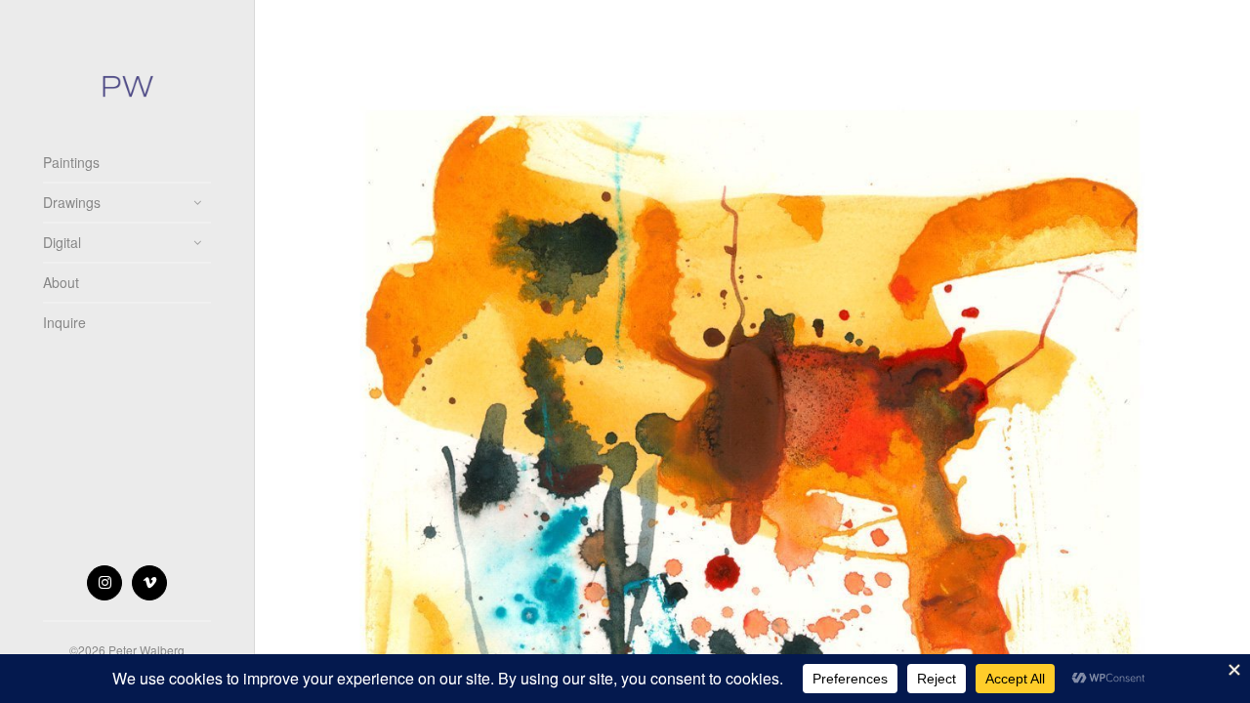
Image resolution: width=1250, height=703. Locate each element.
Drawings (72, 202)
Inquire (64, 322)
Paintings (71, 162)
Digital (62, 242)
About (61, 282)
